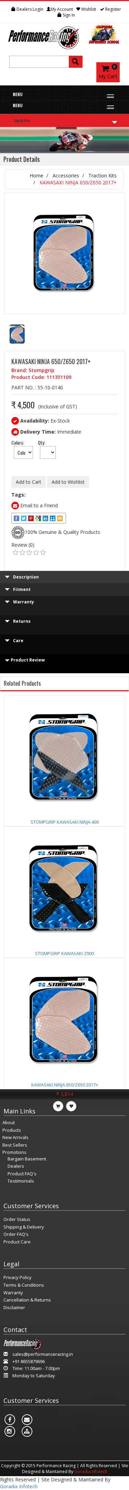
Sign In (68, 15)
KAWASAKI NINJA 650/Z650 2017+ (64, 1085)
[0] (15, 552)
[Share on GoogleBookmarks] (38, 518)
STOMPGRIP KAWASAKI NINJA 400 (65, 822)
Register (112, 9)
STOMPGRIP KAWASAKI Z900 (64, 953)
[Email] (60, 518)
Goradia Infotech (90, 1471)
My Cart (108, 76)
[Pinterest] (31, 518)
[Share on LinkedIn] (46, 518)
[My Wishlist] (7, 9)
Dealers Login (29, 9)
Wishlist (88, 9)
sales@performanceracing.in (42, 1354)
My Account (62, 9)
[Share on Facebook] (17, 518)
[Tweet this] (24, 518)
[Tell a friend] (53, 518)
